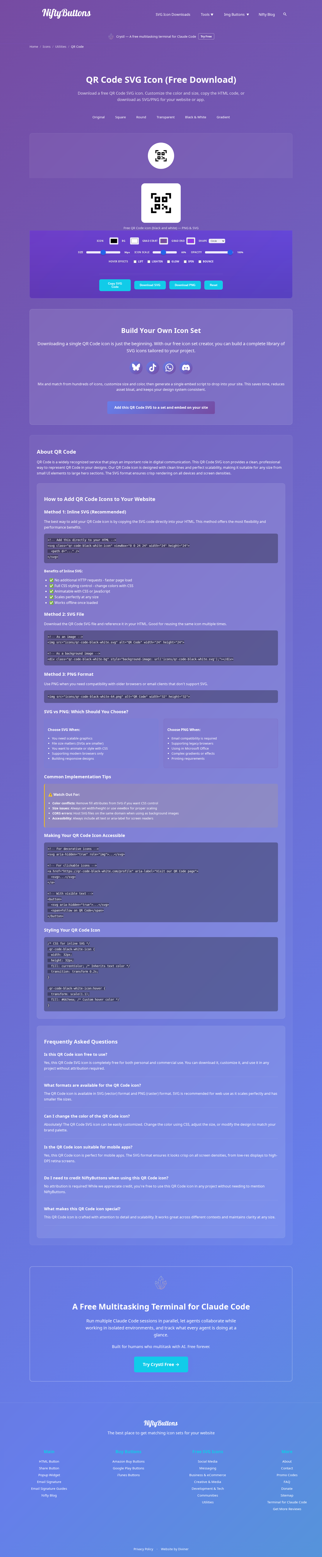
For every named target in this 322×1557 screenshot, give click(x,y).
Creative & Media (207, 1481)
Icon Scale (141, 252)
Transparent (166, 117)
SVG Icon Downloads (173, 14)
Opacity (196, 252)
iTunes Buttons (128, 1475)
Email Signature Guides (49, 1488)
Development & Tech (208, 1488)
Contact (287, 1468)
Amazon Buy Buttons (128, 1461)
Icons (47, 46)
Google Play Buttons (128, 1468)
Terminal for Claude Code (287, 1502)
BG (124, 240)
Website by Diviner (175, 1549)
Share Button (49, 1468)
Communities (207, 1495)
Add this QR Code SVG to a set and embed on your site (161, 407)
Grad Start (149, 240)
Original (98, 117)
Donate (287, 1488)
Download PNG (185, 285)
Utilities (60, 46)
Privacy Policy (143, 1549)
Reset (213, 285)
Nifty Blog (267, 14)
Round (141, 117)
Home (34, 46)
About (287, 1461)
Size (80, 252)
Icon (100, 240)
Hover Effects (118, 261)
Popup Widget (49, 1475)
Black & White (195, 117)
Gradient (223, 117)
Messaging (207, 1468)
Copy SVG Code (115, 285)
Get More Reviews (287, 1509)
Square (120, 117)
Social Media (208, 1461)
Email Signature (49, 1481)
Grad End (178, 240)
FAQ (287, 1481)
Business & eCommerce (207, 1475)
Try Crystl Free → (161, 1364)
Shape (203, 240)
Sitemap (287, 1495)
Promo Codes (287, 1475)
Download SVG (150, 285)
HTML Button (49, 1461)
